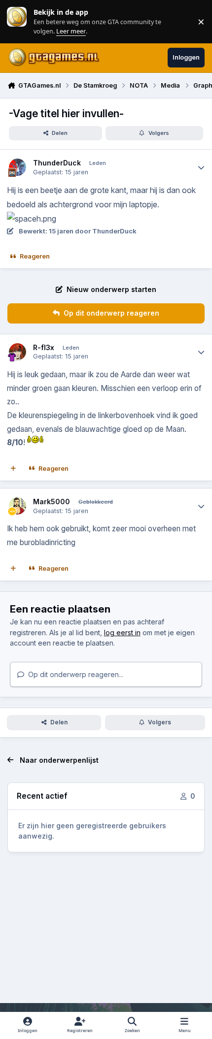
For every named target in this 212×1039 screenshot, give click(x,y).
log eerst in (122, 632)
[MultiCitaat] (13, 469)
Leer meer (17, 21)
